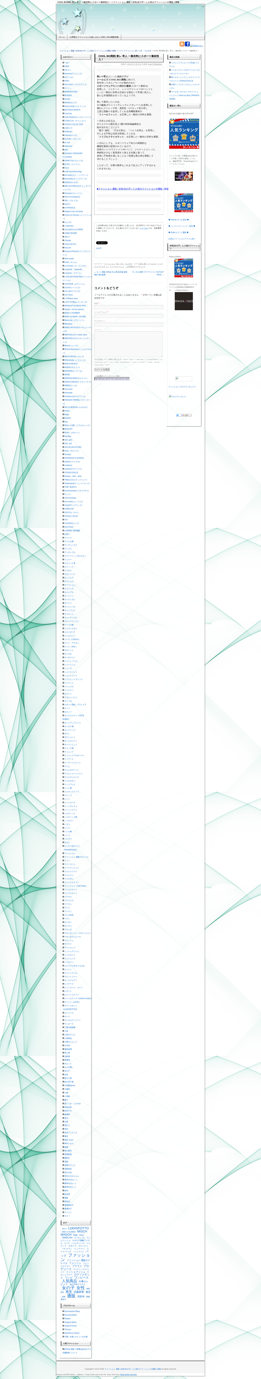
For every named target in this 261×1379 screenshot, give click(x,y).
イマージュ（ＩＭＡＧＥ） (75, 556)
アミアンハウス (70, 545)
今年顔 (67, 1045)
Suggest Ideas (70, 1322)
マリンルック (69, 948)
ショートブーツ (70, 676)
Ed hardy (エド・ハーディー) (76, 175)
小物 (66, 1093)
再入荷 (67, 1053)
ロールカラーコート (72, 1020)
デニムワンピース (71, 777)
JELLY (67, 237)
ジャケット (69, 683)
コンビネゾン (69, 636)
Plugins (67, 1318)
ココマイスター (70, 628)
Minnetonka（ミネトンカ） (75, 360)
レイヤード (69, 984)
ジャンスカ (69, 686)
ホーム (62, 37)
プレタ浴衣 (69, 915)
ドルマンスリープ (71, 792)
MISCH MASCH (70, 364)
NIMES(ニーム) (70, 385)
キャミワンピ (69, 610)
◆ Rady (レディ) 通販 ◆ (178, 232)
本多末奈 (68, 1107)
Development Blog (72, 1311)
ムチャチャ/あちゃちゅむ (74, 966)
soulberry (68, 465)
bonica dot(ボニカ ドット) (75, 106)
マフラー (68, 944)
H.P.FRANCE (69, 208)
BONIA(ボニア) (70, 103)
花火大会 (68, 1172)
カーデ (67, 1243)
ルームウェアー (70, 980)
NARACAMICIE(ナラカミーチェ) (77, 382)
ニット (67, 799)
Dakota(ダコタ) (70, 135)
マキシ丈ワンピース (72, 937)
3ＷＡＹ (67, 70)
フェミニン (69, 875)
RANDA (67, 418)
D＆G (66, 168)
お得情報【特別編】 (72, 530)
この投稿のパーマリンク (135, 266)
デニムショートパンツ (73, 773)
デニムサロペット (71, 770)
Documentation (70, 1315)
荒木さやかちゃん (71, 1176)
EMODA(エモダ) (71, 182)
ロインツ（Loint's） (72, 1002)
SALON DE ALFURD (72, 447)
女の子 (67, 1071)
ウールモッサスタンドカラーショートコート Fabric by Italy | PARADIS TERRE (184, 95)
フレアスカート (70, 893)
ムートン (68, 969)
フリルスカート (70, 890)
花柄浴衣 (68, 1169)
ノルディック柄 (70, 817)
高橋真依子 (69, 1205)
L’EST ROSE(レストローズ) (75, 302)
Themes (67, 1329)
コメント (98, 330)
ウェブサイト (99, 321)
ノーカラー (69, 821)
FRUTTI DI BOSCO (72, 197)
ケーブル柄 (69, 625)
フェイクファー (70, 871)
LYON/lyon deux (71, 298)
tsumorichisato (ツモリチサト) (76, 491)
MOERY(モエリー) (72, 367)
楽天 (66, 1118)
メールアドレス (100, 312)
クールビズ (151, 264)
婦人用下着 (69, 1082)
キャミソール (69, 607)
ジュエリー (69, 690)
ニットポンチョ (70, 806)
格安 (69, 1291)
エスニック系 (69, 563)
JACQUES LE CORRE (73, 229)
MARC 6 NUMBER (72, 313)
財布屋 (67, 1194)
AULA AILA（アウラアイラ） (76, 84)
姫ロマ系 (68, 1078)
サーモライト (69, 657)
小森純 (67, 1089)
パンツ (67, 835)
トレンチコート (79, 1249)
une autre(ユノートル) (73, 501)
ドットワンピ (69, 784)
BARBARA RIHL (71, 92)
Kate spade (69, 258)
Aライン (67, 88)
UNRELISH (69, 509)
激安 (66, 1136)
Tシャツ (67, 494)
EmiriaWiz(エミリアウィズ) (75, 179)
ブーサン (68, 904)
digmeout (68, 146)
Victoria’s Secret (71, 516)
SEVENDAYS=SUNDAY (74, 458)
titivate (81, 1235)
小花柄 (67, 1096)
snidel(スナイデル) (72, 462)
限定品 (67, 1201)
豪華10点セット (70, 1180)
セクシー (68, 712)
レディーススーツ (71, 995)
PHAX (66, 411)
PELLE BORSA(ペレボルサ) (75, 407)
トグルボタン (69, 781)
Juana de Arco (70, 244)
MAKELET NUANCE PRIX (75, 306)
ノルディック (69, 813)
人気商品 (68, 1038)
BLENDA (68, 95)
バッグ (67, 828)
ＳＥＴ (67, 1216)
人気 (66, 1031)
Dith (66, 150)
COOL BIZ (142, 264)
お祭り (67, 534)
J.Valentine (69, 226)
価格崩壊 (68, 1049)
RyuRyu (67, 436)
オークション (69, 585)
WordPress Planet (71, 1333)
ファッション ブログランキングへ (182, 387)
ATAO (66, 81)
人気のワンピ (69, 1035)
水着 (66, 1122)
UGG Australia (70, 498)
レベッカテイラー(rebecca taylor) (78, 998)
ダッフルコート (70, 741)
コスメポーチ (69, 632)
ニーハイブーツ (70, 810)
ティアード (69, 759)
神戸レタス (69, 1143)
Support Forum (70, 1326)
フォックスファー (71, 882)
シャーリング (69, 665)
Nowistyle (68, 393)
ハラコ (67, 824)
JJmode (67, 240)
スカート (68, 694)
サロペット (69, 650)
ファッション (129, 51)
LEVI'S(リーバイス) (72, 287)
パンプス (68, 839)
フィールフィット (117, 266)
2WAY (66, 66)
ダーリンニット (70, 744)
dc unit (67, 142)
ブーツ (67, 908)
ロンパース (69, 1013)
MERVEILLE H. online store (75, 335)
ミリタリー (69, 962)
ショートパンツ (70, 672)
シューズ (68, 668)
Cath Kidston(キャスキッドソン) (77, 117)
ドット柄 (68, 788)
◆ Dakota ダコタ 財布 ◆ (178, 220)
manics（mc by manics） (74, 309)
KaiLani (67, 248)
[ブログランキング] (184, 396)
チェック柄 (69, 748)
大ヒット (68, 1064)
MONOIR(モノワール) (73, 371)
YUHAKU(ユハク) (71, 523)
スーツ (67, 708)
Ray (66, 422)
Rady (66, 414)
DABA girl (68, 132)
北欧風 (67, 1056)
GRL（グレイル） (71, 200)
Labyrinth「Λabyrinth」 (74, 269)
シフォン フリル (71, 661)
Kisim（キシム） (71, 262)
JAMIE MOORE (70, 233)
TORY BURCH (70, 487)
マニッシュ (69, 940)
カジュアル (69, 592)
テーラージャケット (72, 763)
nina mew (68, 389)
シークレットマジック (73, 679)
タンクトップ (69, 730)
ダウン (67, 734)
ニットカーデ (69, 802)
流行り (67, 1125)
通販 (66, 1198)
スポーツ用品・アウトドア (75, 705)
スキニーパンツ (70, 697)
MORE (67, 375)
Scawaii (67, 454)
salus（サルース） (72, 451)
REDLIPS (68, 429)
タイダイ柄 (69, 726)
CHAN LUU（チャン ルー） (75, 121)
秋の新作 (68, 1151)
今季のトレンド (70, 1042)
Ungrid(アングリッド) (73, 505)
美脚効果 (68, 1154)
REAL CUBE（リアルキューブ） (77, 425)
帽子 (66, 1100)
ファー (67, 860)
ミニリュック (69, 958)
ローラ (67, 1016)
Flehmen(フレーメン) (73, 193)
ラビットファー (70, 977)
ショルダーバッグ (78, 1243)
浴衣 (66, 1129)
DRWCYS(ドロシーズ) (73, 161)
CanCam (68, 113)
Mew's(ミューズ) (71, 346)
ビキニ (67, 842)
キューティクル (70, 618)
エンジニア (69, 578)
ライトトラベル (70, 973)
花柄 (66, 1161)
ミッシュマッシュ (71, 951)
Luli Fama (68, 295)
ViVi (66, 520)
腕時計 (67, 1158)
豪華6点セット (70, 1187)
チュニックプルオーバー (74, 755)
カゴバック (69, 589)
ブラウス (68, 897)
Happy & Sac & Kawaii (73, 211)
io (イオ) (67, 222)
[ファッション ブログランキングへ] (184, 379)
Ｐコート (68, 1212)
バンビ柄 (68, 831)
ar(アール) (68, 77)
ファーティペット (71, 868)
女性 (66, 1074)
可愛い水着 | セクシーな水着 (76, 1337)
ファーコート (69, 864)
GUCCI (67, 204)
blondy (67, 99)
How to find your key (128, 1374)
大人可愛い (69, 1067)
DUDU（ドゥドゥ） (72, 164)
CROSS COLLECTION (73, 124)
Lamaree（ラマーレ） (73, 273)
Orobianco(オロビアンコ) (74, 396)
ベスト (67, 919)
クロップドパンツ (71, 621)
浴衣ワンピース (70, 1132)
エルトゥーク (69, 574)
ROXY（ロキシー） (72, 433)
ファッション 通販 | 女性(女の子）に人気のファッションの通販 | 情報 (133, 1369)
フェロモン (69, 879)
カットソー (69, 596)
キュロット (69, 614)
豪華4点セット (70, 1183)
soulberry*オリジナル (73, 469)
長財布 (81, 1296)
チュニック (69, 752)
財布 (66, 1191)
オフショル (69, 581)
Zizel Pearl (68, 527)
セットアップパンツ (72, 723)
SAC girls (68, 440)
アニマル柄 (69, 541)
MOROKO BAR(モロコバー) (75, 378)
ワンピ (69, 1277)
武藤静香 (79, 1291)
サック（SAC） (70, 647)
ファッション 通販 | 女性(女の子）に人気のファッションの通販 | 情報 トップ (91, 51)
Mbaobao (68, 324)
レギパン (68, 991)
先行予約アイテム (77, 1284)
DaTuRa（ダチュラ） (73, 139)
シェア (99, 248)
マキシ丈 (68, 929)
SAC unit (68, 443)
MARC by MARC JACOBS (75, 317)
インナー (68, 559)
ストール (68, 701)
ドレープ (68, 795)
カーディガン (69, 599)
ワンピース (69, 1024)
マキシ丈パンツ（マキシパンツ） (78, 933)
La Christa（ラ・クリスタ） (75, 266)
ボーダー (68, 922)
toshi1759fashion (155, 64)
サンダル (68, 654)
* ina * (66, 63)
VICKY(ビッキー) (71, 512)
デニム (67, 766)
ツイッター (144, 228)
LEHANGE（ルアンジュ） (75, 284)
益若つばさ (69, 1140)
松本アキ (68, 1111)
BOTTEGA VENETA (72, 110)
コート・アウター (71, 643)
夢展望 (67, 1060)
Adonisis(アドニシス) (73, 74)
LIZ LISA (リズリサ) (72, 291)
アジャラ (68, 538)
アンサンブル (69, 552)
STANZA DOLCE (71, 472)
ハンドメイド (78, 1252)
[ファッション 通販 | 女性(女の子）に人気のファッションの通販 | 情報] (130, 19)
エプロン (68, 570)
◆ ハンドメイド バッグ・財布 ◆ (181, 226)
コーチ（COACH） (72, 639)
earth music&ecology (73, 171)
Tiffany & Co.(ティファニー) (75, 480)
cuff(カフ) (68, 128)
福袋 (66, 1147)
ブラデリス (69, 900)
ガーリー (68, 603)
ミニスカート (69, 955)
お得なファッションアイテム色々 (182, 239)
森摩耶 (67, 1114)
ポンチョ (68, 926)
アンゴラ (68, 549)
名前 (96, 303)
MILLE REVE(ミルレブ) (74, 356)
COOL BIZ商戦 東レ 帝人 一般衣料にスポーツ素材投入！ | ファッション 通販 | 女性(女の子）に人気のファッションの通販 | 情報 (118, 2)
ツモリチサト (67, 1249)
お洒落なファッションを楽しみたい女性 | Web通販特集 (94, 37)
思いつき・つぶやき (143, 51)
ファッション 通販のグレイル (76, 857)
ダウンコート (69, 737)
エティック (69, 567)
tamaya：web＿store (73, 476)
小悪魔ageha (69, 1085)
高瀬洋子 (68, 1209)
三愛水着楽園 (69, 1027)
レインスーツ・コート (73, 987)
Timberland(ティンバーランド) (77, 483)
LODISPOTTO (78, 1228)
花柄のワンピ (69, 1165)
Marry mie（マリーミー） (74, 320)
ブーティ (68, 911)
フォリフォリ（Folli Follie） (75, 886)
